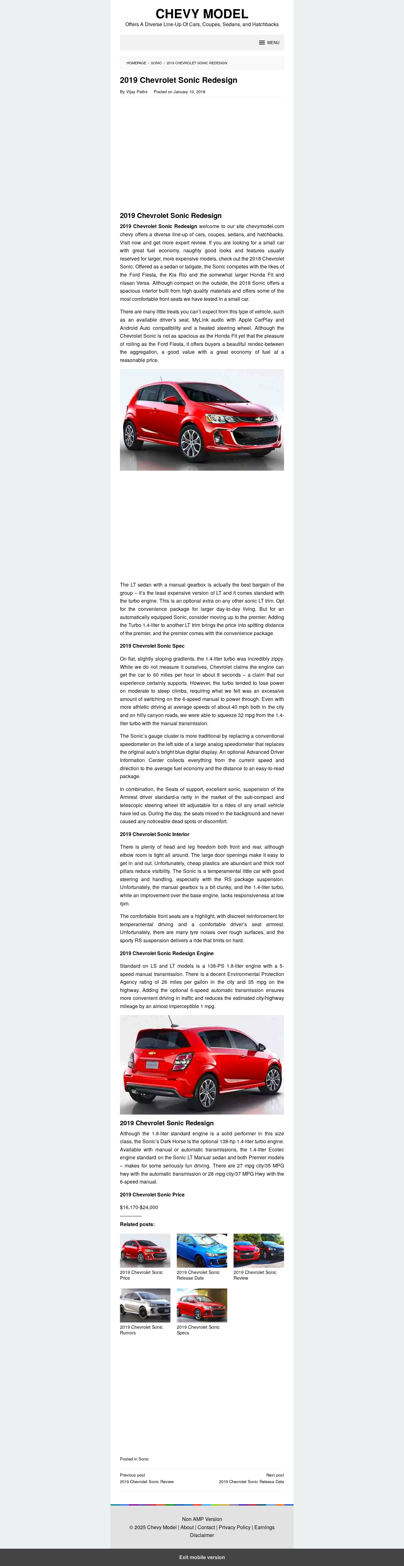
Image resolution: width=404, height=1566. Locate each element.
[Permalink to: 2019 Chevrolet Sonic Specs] (202, 1305)
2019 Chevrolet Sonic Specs (198, 1330)
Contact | (206, 1527)
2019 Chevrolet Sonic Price (141, 1275)
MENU (273, 42)
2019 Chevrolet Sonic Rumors (141, 1330)
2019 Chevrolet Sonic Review (255, 1275)
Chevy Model (202, 13)
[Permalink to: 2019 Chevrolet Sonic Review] (259, 1251)
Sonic (144, 1459)
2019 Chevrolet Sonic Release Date (198, 1275)
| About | (187, 1527)
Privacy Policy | (235, 1527)
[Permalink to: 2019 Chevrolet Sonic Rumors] (145, 1305)
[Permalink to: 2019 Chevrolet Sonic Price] (145, 1251)
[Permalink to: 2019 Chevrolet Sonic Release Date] (202, 1251)
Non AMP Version (202, 1519)
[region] (174, 156)
